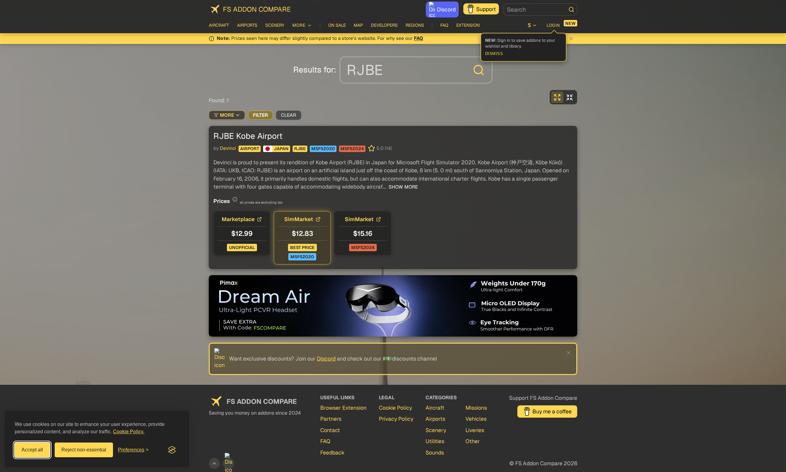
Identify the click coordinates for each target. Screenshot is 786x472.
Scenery (274, 25)
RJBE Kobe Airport (247, 136)
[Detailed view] (557, 97)
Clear (288, 115)
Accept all (32, 449)
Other (472, 441)
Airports (247, 25)
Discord (446, 9)
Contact (330, 430)
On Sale (337, 25)
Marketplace (238, 219)
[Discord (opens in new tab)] (228, 463)
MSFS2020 (323, 148)
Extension (468, 25)
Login (553, 25)
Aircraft (219, 25)
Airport (249, 148)
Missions (476, 407)
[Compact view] (569, 97)
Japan (281, 148)
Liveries (474, 430)
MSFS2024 (352, 148)
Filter (260, 115)
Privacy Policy (396, 418)
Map (358, 25)
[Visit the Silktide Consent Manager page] (172, 450)
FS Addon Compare (257, 9)
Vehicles (476, 418)
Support (486, 9)
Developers (384, 25)
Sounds (435, 452)
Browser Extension (343, 407)
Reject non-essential (83, 449)
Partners (330, 418)
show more (402, 187)
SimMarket (298, 219)
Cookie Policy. (128, 431)
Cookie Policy (395, 407)
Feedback (332, 452)
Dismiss (494, 54)
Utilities (435, 441)
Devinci (228, 148)
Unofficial (242, 247)
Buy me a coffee (552, 411)
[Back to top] (214, 463)
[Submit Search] (571, 9)
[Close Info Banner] (571, 39)
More (227, 115)
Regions (415, 25)
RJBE (300, 148)
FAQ (444, 25)
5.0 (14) (384, 148)
